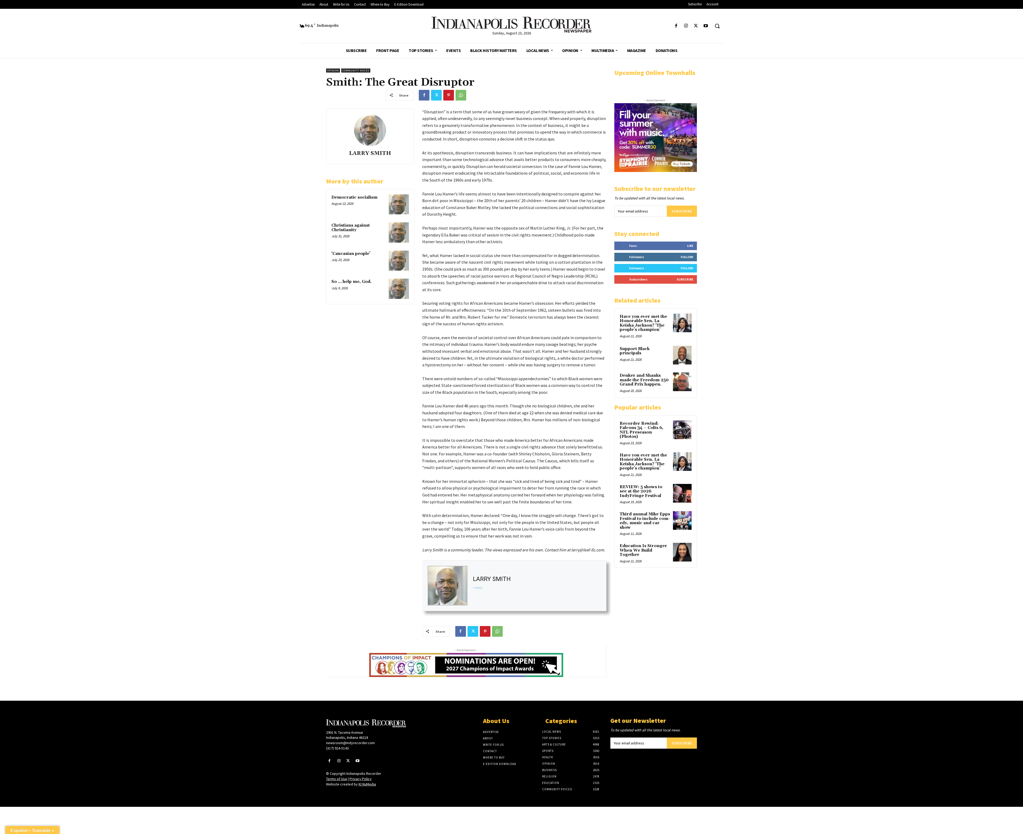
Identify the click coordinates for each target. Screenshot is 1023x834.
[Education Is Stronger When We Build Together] (682, 552)
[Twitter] (696, 26)
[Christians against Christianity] (399, 232)
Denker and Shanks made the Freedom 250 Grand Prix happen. (644, 380)
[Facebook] (676, 26)
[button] (717, 25)
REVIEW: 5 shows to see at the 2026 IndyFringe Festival (641, 491)
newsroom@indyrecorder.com (350, 742)
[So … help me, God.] (399, 289)
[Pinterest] (448, 95)
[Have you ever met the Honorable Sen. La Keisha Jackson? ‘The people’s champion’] (682, 323)
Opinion (333, 70)
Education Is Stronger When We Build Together (643, 550)
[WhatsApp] (461, 95)
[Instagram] (685, 26)
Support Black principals (634, 351)
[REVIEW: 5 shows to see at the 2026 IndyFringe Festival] (682, 493)
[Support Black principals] (682, 355)
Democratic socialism (354, 197)
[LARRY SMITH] (370, 130)
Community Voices (355, 70)
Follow (687, 257)
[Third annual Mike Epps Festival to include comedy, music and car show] (682, 520)
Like (690, 246)
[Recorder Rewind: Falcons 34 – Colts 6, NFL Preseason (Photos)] (682, 429)
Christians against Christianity (350, 227)
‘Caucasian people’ (350, 253)
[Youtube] (705, 26)
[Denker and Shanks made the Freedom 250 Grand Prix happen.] (682, 381)
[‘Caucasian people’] (399, 261)
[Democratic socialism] (399, 204)
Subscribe (682, 211)
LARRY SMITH (370, 153)
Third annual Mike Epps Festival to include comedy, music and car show (645, 521)
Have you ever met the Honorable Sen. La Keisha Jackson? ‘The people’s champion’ (643, 323)
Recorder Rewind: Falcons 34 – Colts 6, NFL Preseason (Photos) (641, 430)
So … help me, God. (351, 281)
